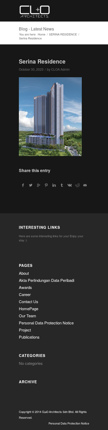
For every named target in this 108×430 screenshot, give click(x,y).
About (24, 273)
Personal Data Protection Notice (46, 322)
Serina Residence (42, 61)
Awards (25, 287)
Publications (29, 337)
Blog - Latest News (36, 29)
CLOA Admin (60, 69)
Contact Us (28, 301)
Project (25, 330)
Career (25, 294)
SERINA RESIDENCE (63, 34)
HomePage (28, 308)
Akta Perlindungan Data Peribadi (46, 280)
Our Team (27, 315)
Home (41, 34)
